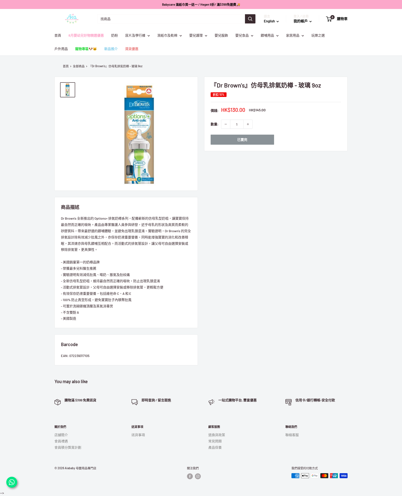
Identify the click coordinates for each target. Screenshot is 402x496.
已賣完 (242, 140)
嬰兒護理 (196, 35)
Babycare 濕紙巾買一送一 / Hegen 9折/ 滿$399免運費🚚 (201, 4)
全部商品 (79, 66)
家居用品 (292, 35)
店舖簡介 (61, 435)
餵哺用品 (267, 35)
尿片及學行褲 (135, 35)
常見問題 (215, 441)
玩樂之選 (318, 35)
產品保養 (215, 447)
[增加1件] (248, 124)
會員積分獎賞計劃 (67, 447)
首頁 (57, 35)
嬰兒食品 (242, 35)
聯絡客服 (292, 435)
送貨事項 (138, 435)
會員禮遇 (61, 441)
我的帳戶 (301, 21)
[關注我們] (190, 476)
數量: (215, 124)
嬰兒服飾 (221, 35)
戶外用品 (61, 49)
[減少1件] (225, 124)
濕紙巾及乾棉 (167, 35)
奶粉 (114, 35)
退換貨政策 (216, 435)
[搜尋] (250, 18)
